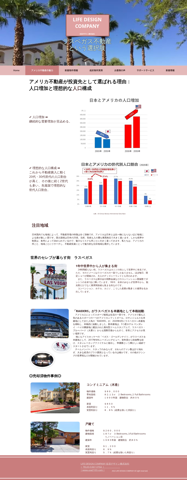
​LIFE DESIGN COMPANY (87, 22)
